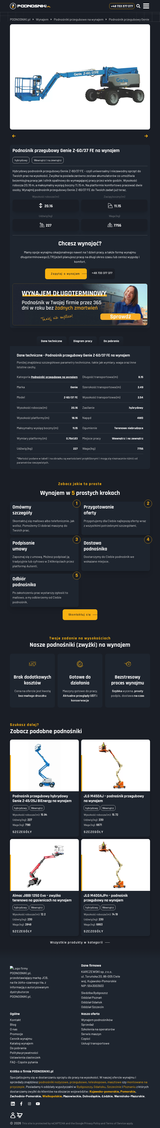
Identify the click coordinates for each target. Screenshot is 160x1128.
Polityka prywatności (24, 1052)
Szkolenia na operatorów (98, 1029)
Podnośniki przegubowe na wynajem (78, 19)
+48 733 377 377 (102, 273)
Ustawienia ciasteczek (25, 1057)
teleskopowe (97, 1082)
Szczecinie (114, 1086)
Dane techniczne (51, 341)
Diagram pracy (82, 341)
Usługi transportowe (95, 1043)
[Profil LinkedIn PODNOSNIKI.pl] (13, 1104)
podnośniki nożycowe (53, 1082)
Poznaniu (129, 1086)
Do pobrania (111, 341)
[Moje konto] (13, 1115)
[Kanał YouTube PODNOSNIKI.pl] (38, 1104)
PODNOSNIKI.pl (20, 19)
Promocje (16, 1034)
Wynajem (42, 19)
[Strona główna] (36, 6)
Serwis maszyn (91, 1034)
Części (85, 1038)
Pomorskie (127, 1091)
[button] (146, 6)
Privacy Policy (92, 1123)
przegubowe (78, 1082)
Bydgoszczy (84, 1086)
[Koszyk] (20, 1115)
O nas (13, 1029)
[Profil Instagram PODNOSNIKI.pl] (29, 1104)
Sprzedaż (87, 1024)
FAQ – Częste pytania (24, 1062)
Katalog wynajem (21, 1043)
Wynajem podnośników (97, 1020)
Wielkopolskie (52, 1096)
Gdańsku (100, 1086)
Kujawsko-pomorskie (104, 1091)
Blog (13, 1024)
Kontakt (15, 1020)
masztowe (115, 1082)
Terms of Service (116, 1123)
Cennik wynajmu (21, 1038)
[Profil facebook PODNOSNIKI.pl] (21, 1104)
